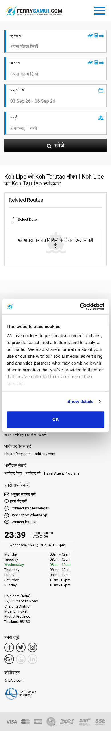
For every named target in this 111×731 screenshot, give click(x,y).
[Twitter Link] (21, 647)
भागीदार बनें (32, 473)
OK (55, 419)
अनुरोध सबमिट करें (23, 494)
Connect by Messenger (29, 508)
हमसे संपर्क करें (37, 434)
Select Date (27, 219)
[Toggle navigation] (101, 10)
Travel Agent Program (61, 473)
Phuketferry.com (17, 454)
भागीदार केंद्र (13, 473)
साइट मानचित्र (14, 434)
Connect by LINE (24, 522)
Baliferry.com (44, 454)
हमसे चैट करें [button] (18, 501)
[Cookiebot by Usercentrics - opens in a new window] (79, 306)
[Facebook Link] (9, 647)
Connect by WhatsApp (28, 515)
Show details (80, 401)
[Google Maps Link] (9, 659)
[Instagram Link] (32, 647)
